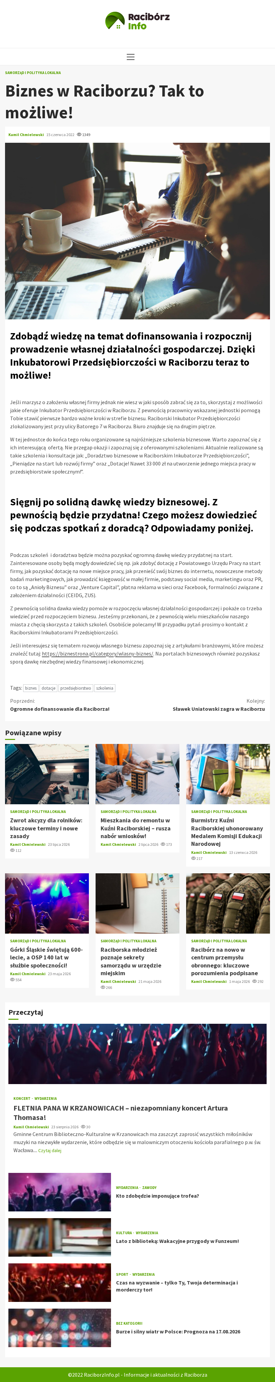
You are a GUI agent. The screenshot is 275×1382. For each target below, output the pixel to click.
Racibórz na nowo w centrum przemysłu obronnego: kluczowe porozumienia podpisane (228, 903)
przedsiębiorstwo (75, 688)
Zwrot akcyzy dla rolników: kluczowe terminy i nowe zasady (47, 774)
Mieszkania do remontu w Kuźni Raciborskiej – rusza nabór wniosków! (137, 774)
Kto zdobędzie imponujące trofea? (59, 1192)
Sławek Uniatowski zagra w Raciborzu (219, 704)
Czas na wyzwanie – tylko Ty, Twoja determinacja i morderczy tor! (59, 1282)
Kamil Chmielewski (26, 134)
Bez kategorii (129, 1323)
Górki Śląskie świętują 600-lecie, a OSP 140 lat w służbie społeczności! (47, 903)
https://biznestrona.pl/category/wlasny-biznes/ (97, 653)
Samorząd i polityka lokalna (33, 73)
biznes (31, 688)
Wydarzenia (46, 1099)
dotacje (48, 688)
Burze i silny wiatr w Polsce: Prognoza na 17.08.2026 (59, 1328)
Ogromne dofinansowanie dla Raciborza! (60, 704)
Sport (122, 1274)
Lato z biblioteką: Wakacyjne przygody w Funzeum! (59, 1237)
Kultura (124, 1233)
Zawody (149, 1188)
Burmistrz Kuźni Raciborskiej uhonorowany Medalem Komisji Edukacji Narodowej (228, 774)
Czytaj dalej (49, 1150)
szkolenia (104, 688)
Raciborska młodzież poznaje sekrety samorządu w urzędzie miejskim (137, 903)
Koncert (22, 1099)
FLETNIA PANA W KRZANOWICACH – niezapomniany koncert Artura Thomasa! (137, 1054)
